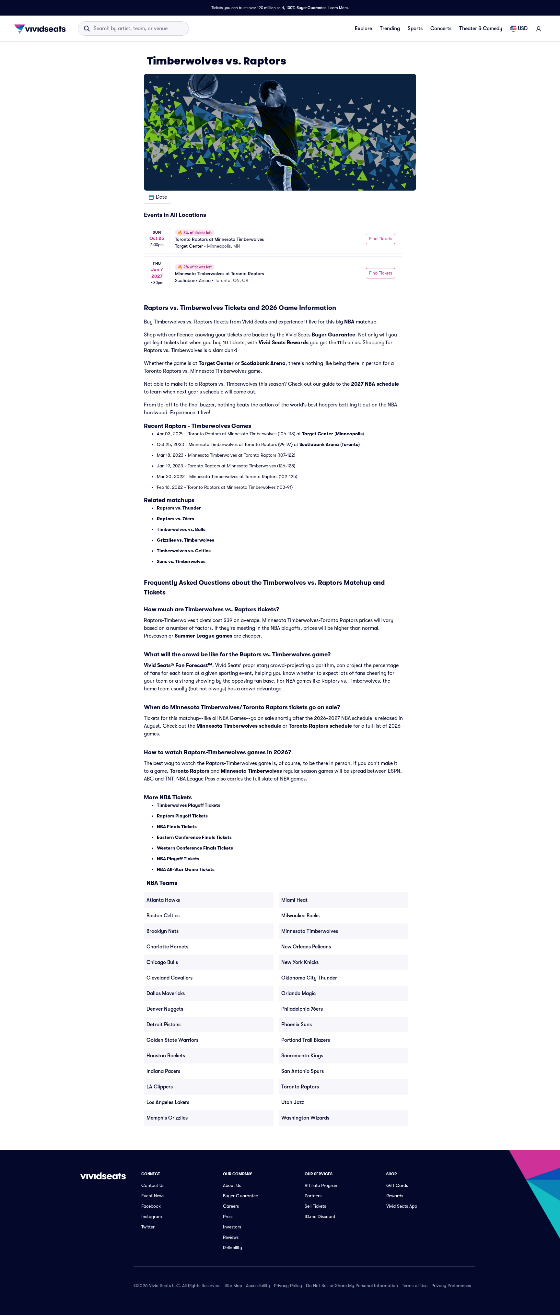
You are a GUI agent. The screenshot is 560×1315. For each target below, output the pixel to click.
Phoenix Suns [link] (296, 1024)
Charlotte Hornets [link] (167, 947)
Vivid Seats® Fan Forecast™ (178, 665)
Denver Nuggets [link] (164, 1009)
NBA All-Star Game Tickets (186, 869)
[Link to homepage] (41, 28)
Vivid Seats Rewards (284, 343)
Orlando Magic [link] (298, 993)
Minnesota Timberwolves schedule (238, 726)
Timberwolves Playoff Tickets (188, 805)
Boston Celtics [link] (163, 916)
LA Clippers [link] (159, 1087)
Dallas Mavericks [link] (165, 993)
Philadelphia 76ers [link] (302, 1009)
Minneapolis (349, 433)
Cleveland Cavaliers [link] (169, 978)
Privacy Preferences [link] (451, 1285)
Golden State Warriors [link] (172, 1040)
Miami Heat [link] (294, 900)
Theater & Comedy (480, 28)
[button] (157, 197)
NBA (349, 322)
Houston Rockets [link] (165, 1056)
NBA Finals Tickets (177, 826)
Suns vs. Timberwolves (181, 561)
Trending (390, 28)
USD (523, 28)
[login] (538, 28)
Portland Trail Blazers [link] (305, 1040)
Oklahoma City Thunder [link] (309, 978)
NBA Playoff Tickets (178, 858)
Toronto (350, 444)
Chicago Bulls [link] (162, 962)
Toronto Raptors (189, 771)
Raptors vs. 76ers (175, 518)
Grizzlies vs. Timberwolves (185, 540)
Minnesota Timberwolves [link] (309, 931)
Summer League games (203, 636)
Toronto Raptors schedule (320, 726)
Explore (363, 28)
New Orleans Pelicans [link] (306, 947)
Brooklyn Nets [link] (162, 931)
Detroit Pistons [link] (163, 1024)
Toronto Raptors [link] (300, 1087)
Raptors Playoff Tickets (182, 815)
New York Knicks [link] (300, 962)
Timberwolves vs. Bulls (181, 529)
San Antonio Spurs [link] (302, 1071)
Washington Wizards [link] (305, 1118)
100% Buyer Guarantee (306, 8)
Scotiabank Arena (263, 363)
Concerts (440, 28)
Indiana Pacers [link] (163, 1071)
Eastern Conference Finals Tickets (194, 837)
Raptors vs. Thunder (179, 508)
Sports (415, 28)
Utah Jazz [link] (292, 1102)
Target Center (216, 363)
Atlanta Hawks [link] (163, 900)
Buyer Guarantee (333, 335)
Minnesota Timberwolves (251, 771)
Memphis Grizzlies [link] (167, 1118)
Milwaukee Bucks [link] (300, 916)
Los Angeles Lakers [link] (167, 1102)
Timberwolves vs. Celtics (184, 550)
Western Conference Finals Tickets (195, 848)
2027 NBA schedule (375, 384)
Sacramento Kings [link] (302, 1056)
